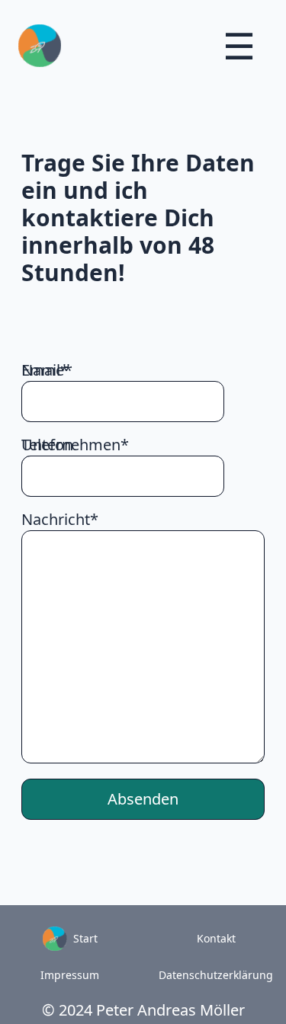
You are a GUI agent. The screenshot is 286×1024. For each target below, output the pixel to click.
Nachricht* (59, 519)
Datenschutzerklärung (216, 975)
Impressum (69, 975)
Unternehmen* (75, 444)
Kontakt (216, 938)
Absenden (143, 799)
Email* (45, 370)
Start (82, 938)
